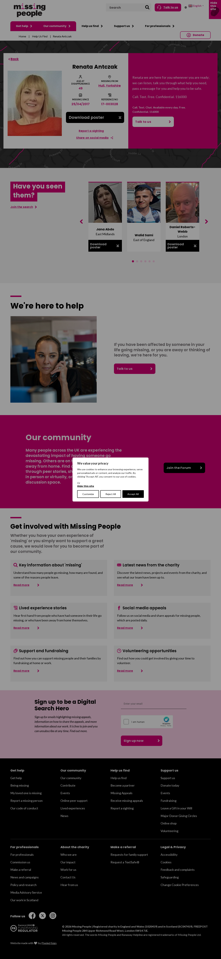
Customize (88, 494)
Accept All (133, 494)
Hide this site (85, 486)
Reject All (110, 494)
